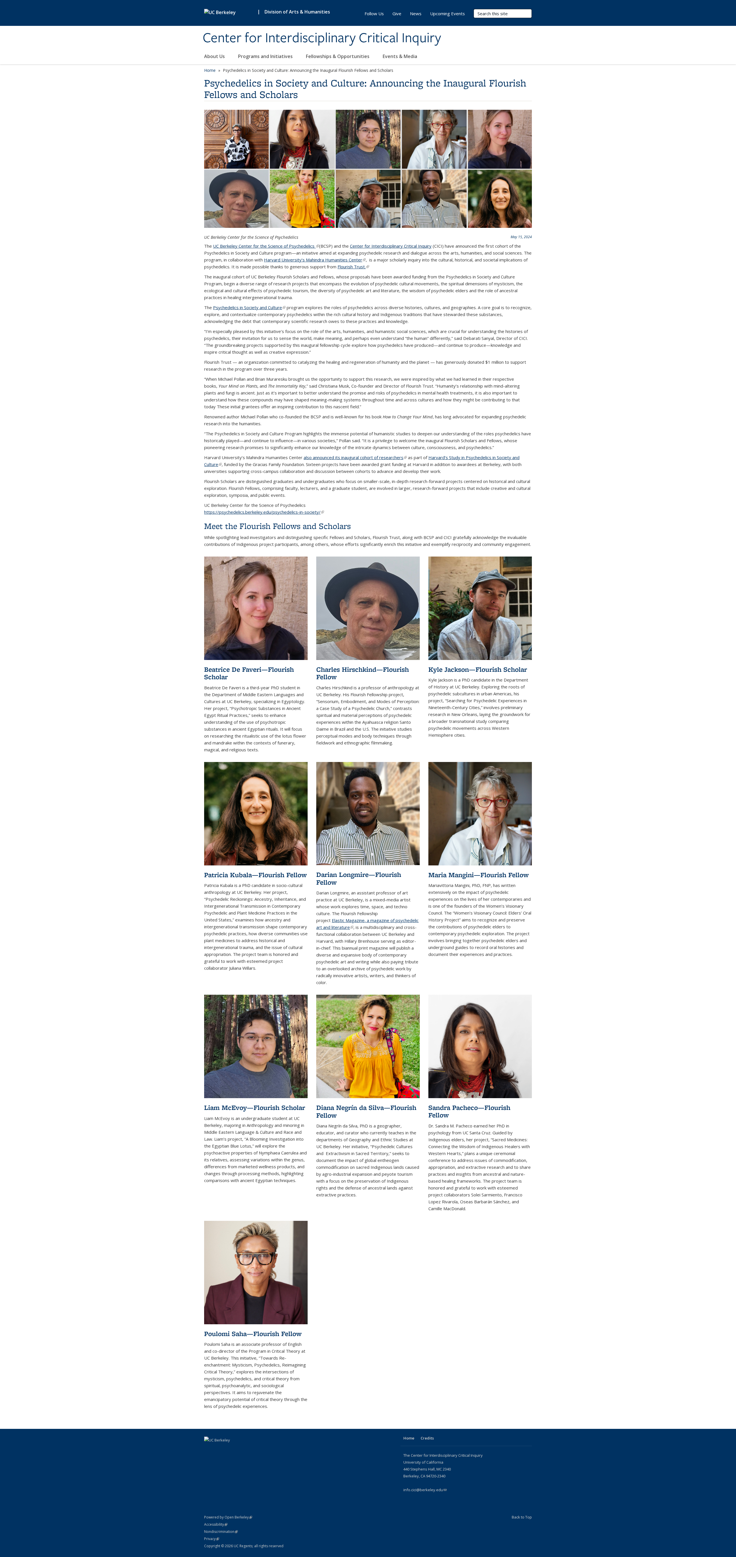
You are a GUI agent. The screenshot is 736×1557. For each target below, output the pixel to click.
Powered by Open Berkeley (228, 1517)
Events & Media (400, 56)
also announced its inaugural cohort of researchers (355, 457)
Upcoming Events (447, 13)
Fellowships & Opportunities (338, 56)
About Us (215, 56)
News (415, 13)
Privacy (211, 1538)
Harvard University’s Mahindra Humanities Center (315, 260)
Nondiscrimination (221, 1531)
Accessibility (215, 1524)
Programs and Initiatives (266, 56)
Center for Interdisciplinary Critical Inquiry (322, 38)
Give (396, 13)
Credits (427, 1438)
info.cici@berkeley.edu (424, 1489)
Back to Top (522, 1517)
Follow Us (374, 13)
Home (210, 70)
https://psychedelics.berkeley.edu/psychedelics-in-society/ (264, 512)
